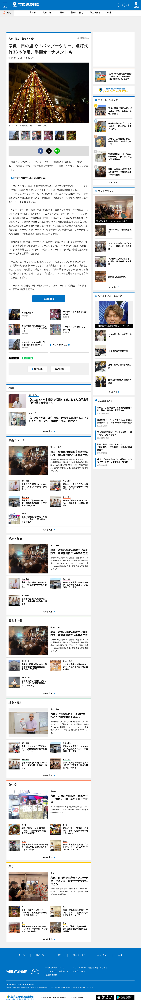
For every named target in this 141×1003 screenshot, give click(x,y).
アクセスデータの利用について (58, 971)
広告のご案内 (51, 975)
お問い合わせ (80, 971)
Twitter (126, 5)
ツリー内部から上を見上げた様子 (30, 177)
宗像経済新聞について (55, 967)
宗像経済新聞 (25, 5)
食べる (33, 12)
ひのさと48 (30, 58)
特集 (109, 12)
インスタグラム (59, 344)
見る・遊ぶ (48, 12)
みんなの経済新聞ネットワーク (19, 997)
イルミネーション (17, 58)
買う (62, 12)
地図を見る (48, 298)
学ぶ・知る (95, 12)
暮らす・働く (77, 12)
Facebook (120, 5)
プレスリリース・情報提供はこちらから (91, 967)
